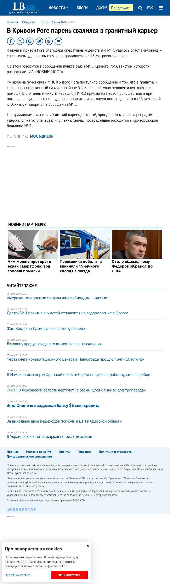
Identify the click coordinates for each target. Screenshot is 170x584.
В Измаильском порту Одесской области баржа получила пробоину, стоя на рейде (78, 374)
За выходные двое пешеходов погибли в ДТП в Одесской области (64, 421)
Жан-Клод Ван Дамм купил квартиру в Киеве (46, 328)
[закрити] (88, 545)
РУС (150, 7)
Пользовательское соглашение (29, 456)
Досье (101, 7)
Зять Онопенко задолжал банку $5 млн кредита (53, 405)
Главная (12, 22)
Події (44, 22)
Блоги (82, 7)
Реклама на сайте (38, 452)
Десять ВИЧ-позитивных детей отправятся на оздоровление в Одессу (67, 313)
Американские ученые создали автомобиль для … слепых (57, 297)
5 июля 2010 (59, 22)
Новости (57, 7)
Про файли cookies (17, 575)
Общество (29, 22)
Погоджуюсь (69, 575)
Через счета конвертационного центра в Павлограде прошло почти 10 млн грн (75, 359)
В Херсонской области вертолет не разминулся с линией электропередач (77, 390)
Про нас (12, 452)
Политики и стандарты (115, 452)
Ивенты (64, 452)
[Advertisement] (85, 178)
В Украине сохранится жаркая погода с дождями (49, 436)
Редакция (84, 452)
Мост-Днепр (41, 136)
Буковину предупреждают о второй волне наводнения (54, 344)
